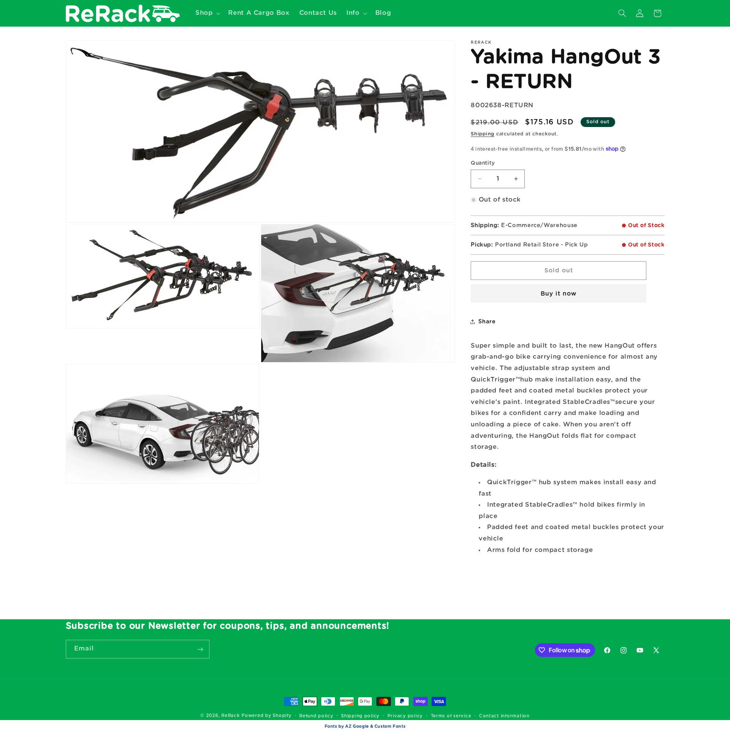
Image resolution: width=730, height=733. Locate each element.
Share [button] (486, 321)
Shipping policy (360, 716)
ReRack (230, 716)
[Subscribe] (200, 649)
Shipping (482, 134)
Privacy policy (405, 716)
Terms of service (451, 716)
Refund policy (316, 716)
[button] (206, 13)
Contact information (504, 716)
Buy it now (559, 294)
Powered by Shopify (266, 716)
